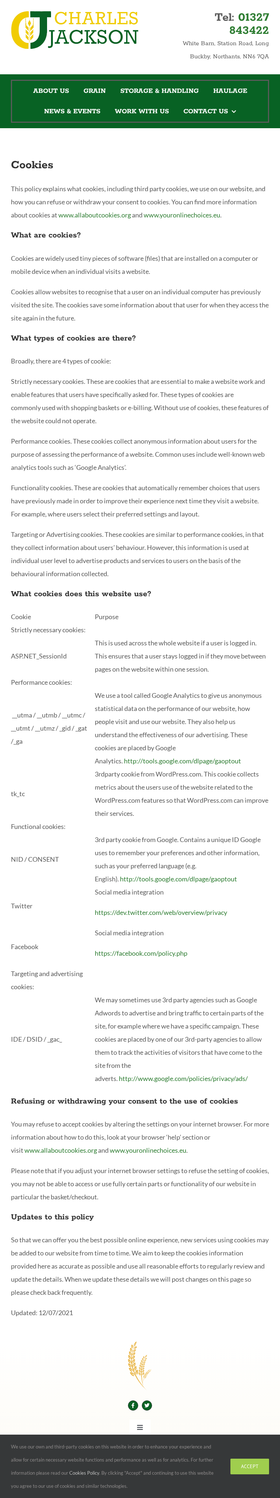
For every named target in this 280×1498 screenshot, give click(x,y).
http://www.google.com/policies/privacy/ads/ (183, 1078)
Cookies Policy (84, 1473)
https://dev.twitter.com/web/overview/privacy (161, 912)
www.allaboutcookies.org (94, 215)
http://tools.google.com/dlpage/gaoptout (182, 761)
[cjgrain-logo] (75, 14)
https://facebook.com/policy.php (141, 953)
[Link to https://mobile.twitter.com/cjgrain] (147, 1405)
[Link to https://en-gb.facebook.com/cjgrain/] (133, 1405)
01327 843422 (249, 24)
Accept (249, 1466)
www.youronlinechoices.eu (182, 215)
